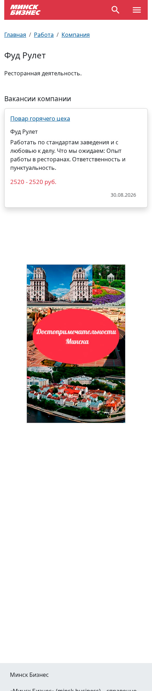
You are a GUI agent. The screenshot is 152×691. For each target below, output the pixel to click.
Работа (44, 35)
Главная (15, 35)
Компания (76, 35)
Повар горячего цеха (40, 118)
